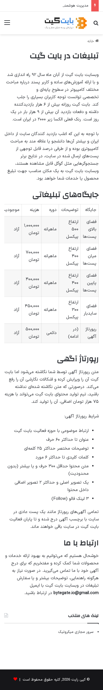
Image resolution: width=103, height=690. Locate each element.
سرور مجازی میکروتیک (76, 632)
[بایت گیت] (66, 23)
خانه (91, 41)
